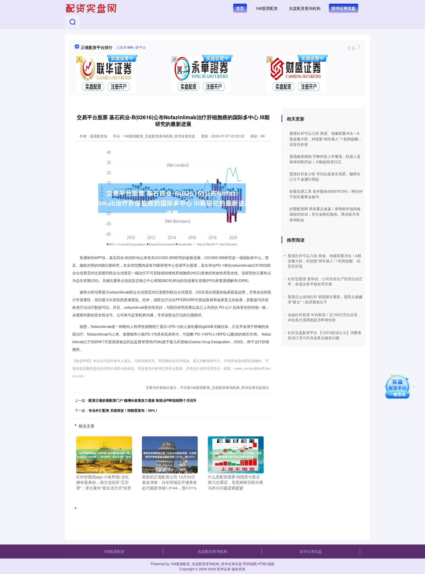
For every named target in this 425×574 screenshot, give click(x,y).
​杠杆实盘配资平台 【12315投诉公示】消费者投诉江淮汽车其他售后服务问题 (324, 335)
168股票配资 (266, 8)
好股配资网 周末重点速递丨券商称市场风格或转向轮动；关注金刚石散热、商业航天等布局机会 (325, 214)
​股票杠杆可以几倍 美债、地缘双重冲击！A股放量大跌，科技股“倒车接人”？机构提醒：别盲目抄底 (324, 260)
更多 (352, 47)
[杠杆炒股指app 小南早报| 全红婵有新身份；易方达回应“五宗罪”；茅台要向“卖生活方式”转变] (104, 454)
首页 (240, 8)
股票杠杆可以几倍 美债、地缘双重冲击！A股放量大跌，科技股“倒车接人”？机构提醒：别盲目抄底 (325, 139)
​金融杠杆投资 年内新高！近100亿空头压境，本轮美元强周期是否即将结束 (324, 317)
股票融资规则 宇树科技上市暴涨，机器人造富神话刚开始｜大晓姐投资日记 (325, 159)
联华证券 (224, 568)
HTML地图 (266, 563)
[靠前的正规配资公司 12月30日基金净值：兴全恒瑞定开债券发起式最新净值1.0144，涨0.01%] (170, 454)
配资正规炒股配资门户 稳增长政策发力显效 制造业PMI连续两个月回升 (143, 400)
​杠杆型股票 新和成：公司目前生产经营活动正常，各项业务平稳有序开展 (325, 281)
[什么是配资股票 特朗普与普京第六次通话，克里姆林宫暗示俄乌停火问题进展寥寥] (236, 454)
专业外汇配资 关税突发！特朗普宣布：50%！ (123, 410)
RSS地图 (250, 563)
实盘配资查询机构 (304, 8)
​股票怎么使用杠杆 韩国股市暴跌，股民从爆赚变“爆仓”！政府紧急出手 (325, 299)
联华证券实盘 (343, 8)
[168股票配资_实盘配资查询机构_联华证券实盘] (92, 7)
